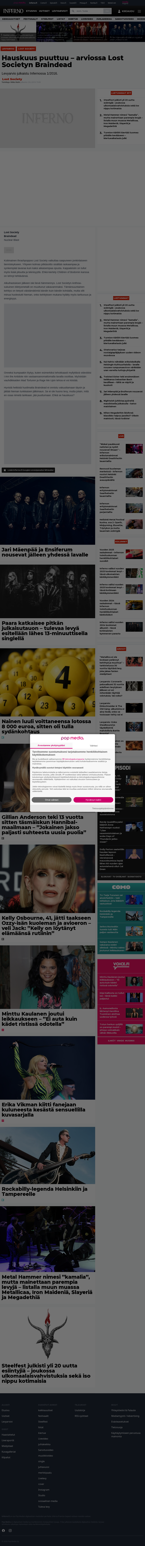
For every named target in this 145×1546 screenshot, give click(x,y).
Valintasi (94, 745)
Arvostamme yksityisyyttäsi (51, 745)
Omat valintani (51, 800)
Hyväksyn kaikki (93, 800)
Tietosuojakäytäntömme (103, 808)
